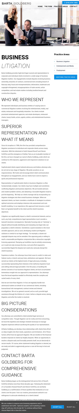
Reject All (71, 407)
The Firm (48, 6)
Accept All (57, 407)
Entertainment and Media (65, 66)
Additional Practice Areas (65, 77)
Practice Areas (61, 6)
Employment (61, 70)
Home (40, 6)
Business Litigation (63, 61)
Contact (73, 6)
